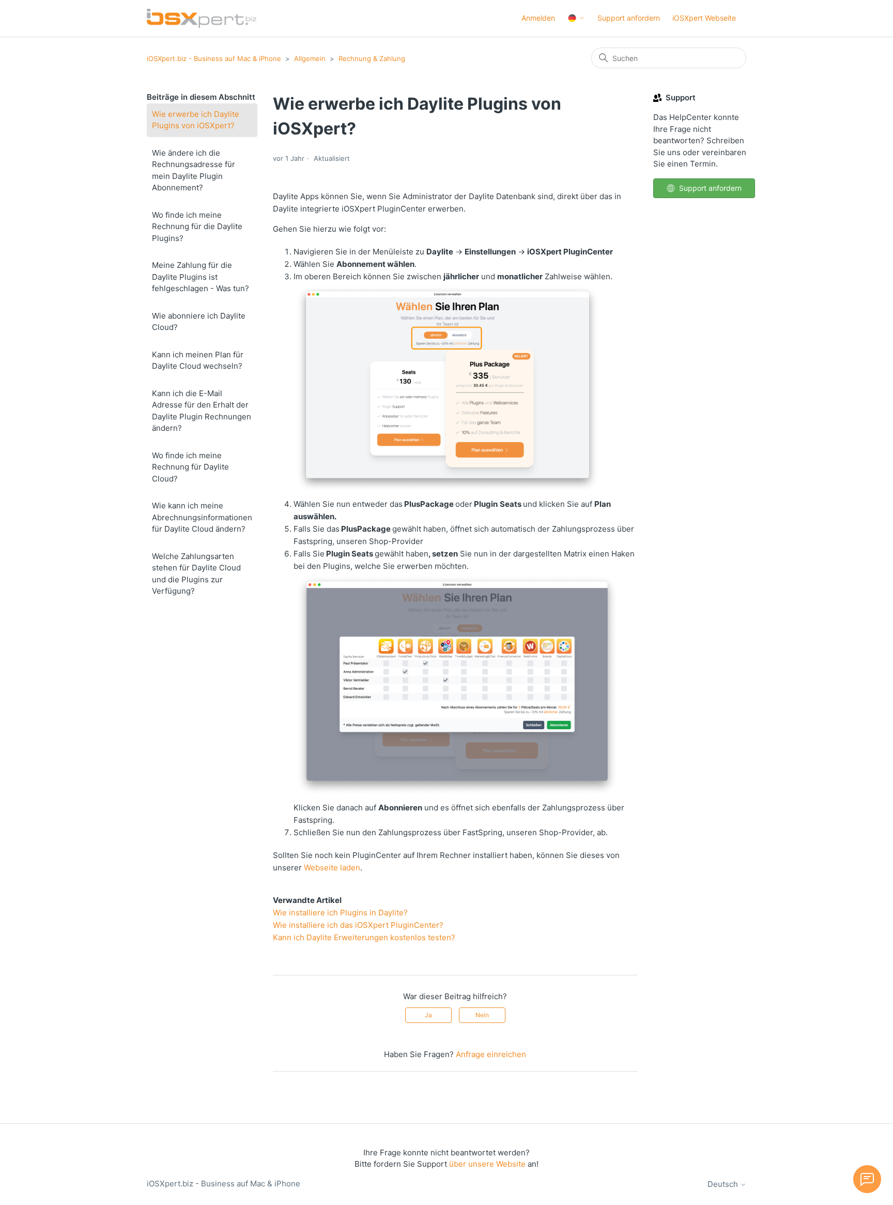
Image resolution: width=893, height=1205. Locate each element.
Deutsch (723, 1184)
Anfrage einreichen (491, 1054)
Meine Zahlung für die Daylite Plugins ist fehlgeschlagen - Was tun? (200, 276)
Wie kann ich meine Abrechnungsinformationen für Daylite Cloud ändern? (202, 517)
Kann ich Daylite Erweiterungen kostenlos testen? (364, 937)
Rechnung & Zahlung (371, 58)
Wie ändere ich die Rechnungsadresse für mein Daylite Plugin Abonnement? (193, 170)
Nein (482, 1015)
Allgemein (310, 58)
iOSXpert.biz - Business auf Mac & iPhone (214, 58)
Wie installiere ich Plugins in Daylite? (340, 912)
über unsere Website (487, 1164)
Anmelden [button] (538, 17)
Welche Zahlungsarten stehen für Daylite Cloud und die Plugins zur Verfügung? (196, 573)
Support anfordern (628, 17)
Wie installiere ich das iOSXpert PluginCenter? (358, 925)
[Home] (201, 18)
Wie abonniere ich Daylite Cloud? (198, 322)
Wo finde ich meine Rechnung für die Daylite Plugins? (197, 226)
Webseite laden (332, 867)
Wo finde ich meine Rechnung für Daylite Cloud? (190, 467)
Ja (428, 1015)
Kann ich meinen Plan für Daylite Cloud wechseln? (197, 360)
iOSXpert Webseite (704, 17)
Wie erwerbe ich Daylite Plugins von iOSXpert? (195, 120)
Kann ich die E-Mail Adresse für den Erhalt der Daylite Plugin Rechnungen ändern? (201, 410)
